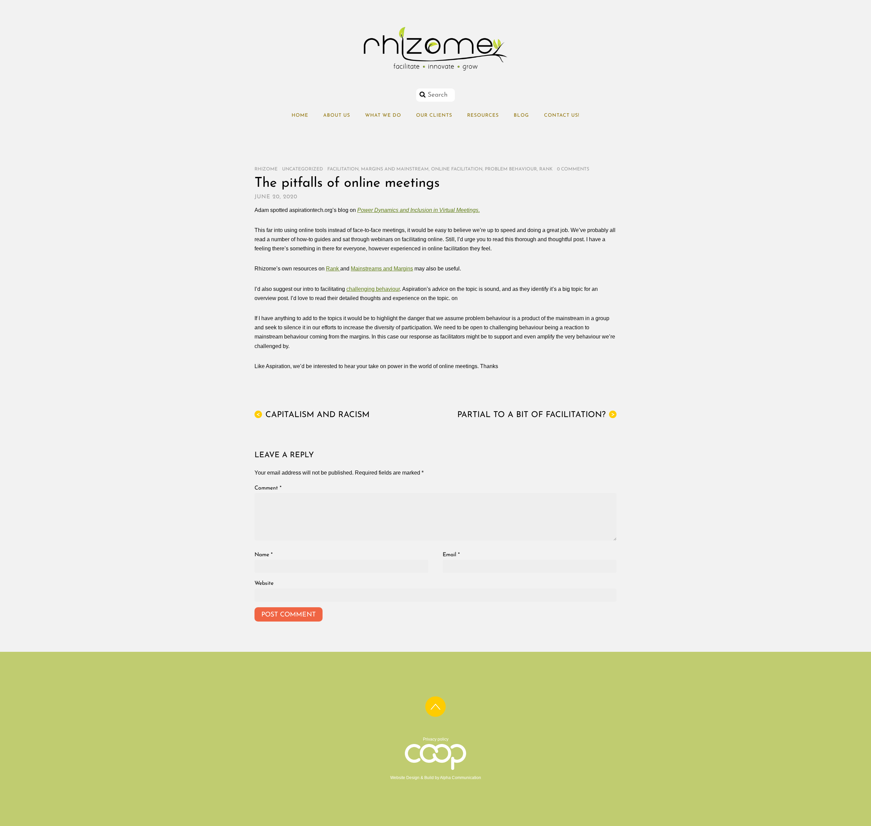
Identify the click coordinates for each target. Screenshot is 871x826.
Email (451, 555)
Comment (267, 488)
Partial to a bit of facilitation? (536, 415)
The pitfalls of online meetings (347, 183)
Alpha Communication (460, 777)
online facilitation (456, 169)
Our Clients (434, 115)
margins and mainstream (395, 169)
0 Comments (573, 169)
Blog (521, 115)
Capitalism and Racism (312, 415)
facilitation (343, 169)
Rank (333, 268)
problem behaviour (511, 169)
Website (264, 583)
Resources (483, 115)
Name (263, 555)
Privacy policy (435, 739)
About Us (336, 115)
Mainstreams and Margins (382, 268)
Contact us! (561, 115)
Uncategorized (302, 169)
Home (300, 115)
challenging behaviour (373, 289)
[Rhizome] (435, 71)
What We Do (383, 115)
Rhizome (266, 169)
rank (546, 169)
